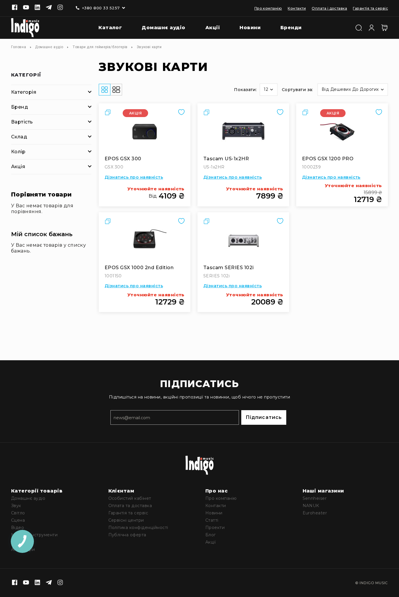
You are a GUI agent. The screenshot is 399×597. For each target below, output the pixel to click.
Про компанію (268, 8)
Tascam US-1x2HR (226, 158)
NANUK (311, 505)
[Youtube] (26, 8)
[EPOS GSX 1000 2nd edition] (145, 240)
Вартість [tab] (22, 122)
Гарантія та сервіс (370, 8)
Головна (18, 47)
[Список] (116, 89)
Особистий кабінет (129, 498)
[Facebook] (14, 8)
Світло (18, 513)
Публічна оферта (127, 534)
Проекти (215, 527)
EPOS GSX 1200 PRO (327, 158)
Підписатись (264, 417)
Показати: (245, 90)
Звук (16, 505)
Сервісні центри (126, 520)
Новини (214, 513)
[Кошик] (384, 27)
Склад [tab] (19, 137)
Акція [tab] (18, 166)
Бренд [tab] (19, 107)
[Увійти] (371, 27)
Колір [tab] (18, 151)
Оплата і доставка (329, 8)
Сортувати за (297, 90)
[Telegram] (48, 8)
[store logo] (25, 27)
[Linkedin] (37, 8)
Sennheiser (315, 498)
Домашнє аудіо (49, 47)
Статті (211, 520)
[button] (268, 89)
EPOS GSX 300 (123, 158)
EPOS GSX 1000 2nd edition (139, 267)
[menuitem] (106, 28)
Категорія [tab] (23, 92)
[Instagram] (60, 8)
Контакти (297, 8)
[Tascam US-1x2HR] (243, 131)
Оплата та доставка (130, 505)
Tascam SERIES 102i (228, 267)
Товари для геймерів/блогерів (100, 47)
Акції (210, 542)
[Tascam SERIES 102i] (243, 240)
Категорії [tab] (26, 75)
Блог (210, 534)
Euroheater (315, 513)
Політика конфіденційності (138, 527)
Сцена (18, 520)
